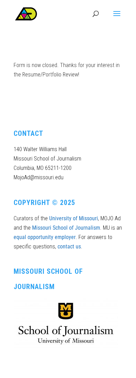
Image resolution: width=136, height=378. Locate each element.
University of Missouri (73, 218)
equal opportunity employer (45, 237)
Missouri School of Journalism (66, 227)
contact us (69, 246)
